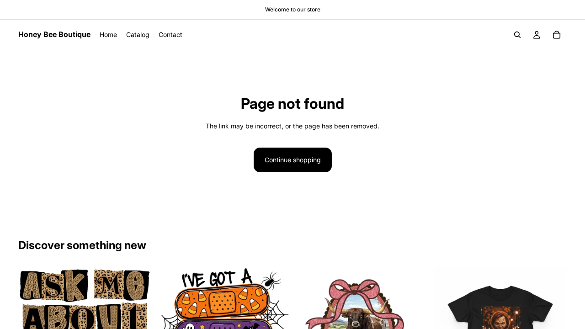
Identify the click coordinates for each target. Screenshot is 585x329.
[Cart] (557, 35)
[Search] (517, 35)
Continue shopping (293, 160)
